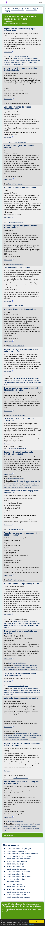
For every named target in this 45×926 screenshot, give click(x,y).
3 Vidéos (16, 24)
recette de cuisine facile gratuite (13, 380)
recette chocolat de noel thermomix (19, 856)
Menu (40, 2)
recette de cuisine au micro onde (18, 877)
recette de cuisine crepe (15, 864)
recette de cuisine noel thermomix (18, 859)
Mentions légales (15, 904)
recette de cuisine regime (16, 64)
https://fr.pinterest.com (15, 821)
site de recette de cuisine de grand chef (27, 481)
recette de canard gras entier (28, 826)
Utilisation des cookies (20, 906)
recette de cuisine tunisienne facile (19, 739)
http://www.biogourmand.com (17, 448)
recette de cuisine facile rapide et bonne (17, 60)
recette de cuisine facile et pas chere (26, 378)
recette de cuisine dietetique (12, 690)
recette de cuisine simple (15, 887)
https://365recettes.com (16, 184)
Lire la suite (8, 52)
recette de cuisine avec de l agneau (16, 735)
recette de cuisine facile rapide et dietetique (26, 58)
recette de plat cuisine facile (17, 625)
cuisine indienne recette (23, 667)
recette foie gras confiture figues (12, 828)
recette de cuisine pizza (15, 866)
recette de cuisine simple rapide (18, 897)
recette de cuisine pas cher (16, 382)
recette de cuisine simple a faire (18, 892)
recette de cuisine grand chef (21, 487)
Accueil (5, 904)
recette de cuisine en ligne (16, 874)
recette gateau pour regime (16, 851)
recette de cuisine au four (15, 879)
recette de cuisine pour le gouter (18, 871)
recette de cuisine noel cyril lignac (19, 848)
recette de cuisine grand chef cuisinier (17, 483)
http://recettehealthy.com (16, 415)
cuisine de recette (13, 882)
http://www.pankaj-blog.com (17, 663)
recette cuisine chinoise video (21, 665)
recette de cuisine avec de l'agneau (26, 733)
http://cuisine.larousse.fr (16, 478)
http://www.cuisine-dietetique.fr (18, 56)
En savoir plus (30, 924)
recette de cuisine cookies (16, 869)
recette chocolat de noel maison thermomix (22, 854)
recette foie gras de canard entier (23, 824)
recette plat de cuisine (14, 884)
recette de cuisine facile (15, 889)
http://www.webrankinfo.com (17, 142)
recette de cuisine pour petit (16, 894)
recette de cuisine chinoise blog (29, 670)
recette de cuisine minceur (21, 621)
